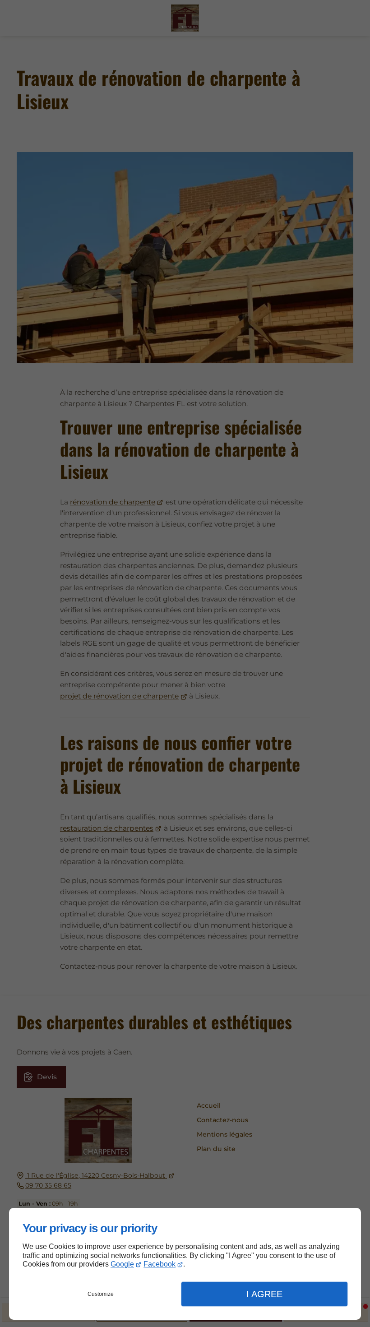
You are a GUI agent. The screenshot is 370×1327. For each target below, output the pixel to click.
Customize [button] (101, 1294)
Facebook (159, 1264)
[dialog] (185, 1264)
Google (122, 1264)
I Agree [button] (264, 1294)
